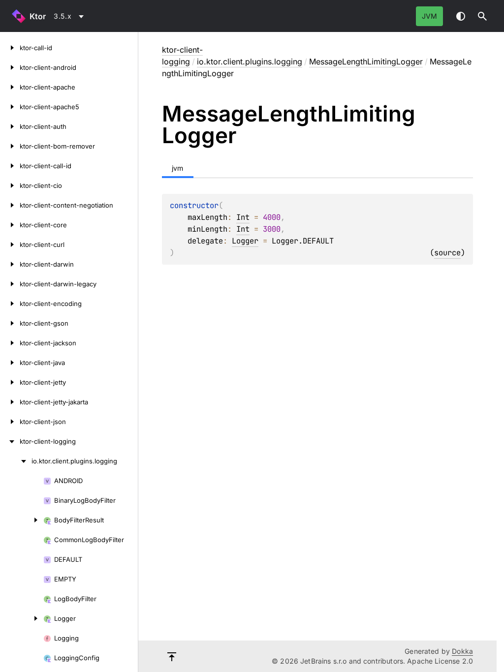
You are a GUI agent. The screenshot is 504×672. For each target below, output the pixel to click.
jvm (429, 16)
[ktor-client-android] (10, 67)
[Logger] (21, 618)
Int (243, 217)
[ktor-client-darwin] (10, 264)
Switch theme (461, 16)
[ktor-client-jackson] (10, 343)
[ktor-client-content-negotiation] (10, 205)
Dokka (462, 651)
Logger (245, 241)
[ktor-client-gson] (10, 323)
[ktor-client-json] (10, 421)
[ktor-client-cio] (10, 185)
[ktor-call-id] (10, 48)
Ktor (38, 16)
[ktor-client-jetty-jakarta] (10, 402)
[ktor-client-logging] (10, 441)
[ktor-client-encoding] (10, 303)
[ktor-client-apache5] (10, 107)
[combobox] (70, 16)
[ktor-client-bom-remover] (10, 146)
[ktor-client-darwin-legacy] (10, 284)
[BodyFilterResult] (21, 520)
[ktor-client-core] (10, 225)
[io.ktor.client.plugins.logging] (16, 461)
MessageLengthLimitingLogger (366, 61)
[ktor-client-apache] (10, 87)
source (447, 252)
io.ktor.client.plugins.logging (249, 61)
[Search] (482, 16)
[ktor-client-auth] (10, 126)
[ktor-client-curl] (10, 244)
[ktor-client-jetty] (10, 382)
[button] (482, 16)
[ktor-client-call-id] (10, 166)
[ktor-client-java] (10, 362)
